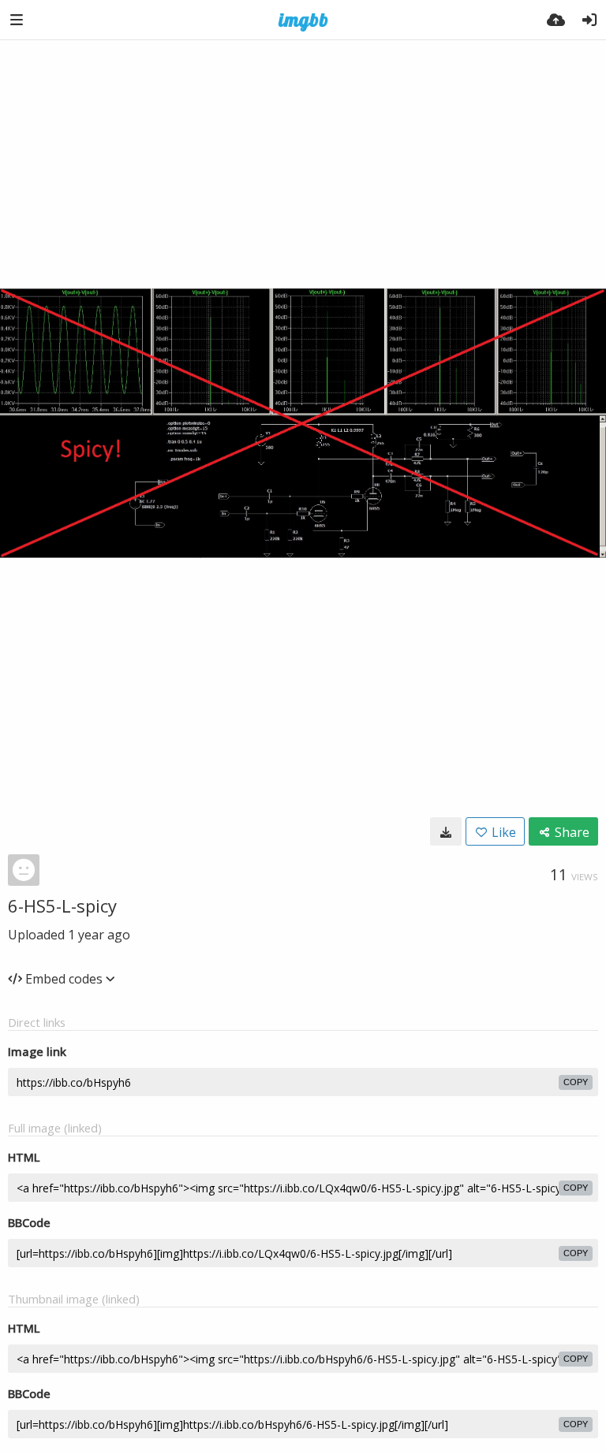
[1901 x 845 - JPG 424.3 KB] (446, 831)
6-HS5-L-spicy (62, 905)
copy (575, 1082)
